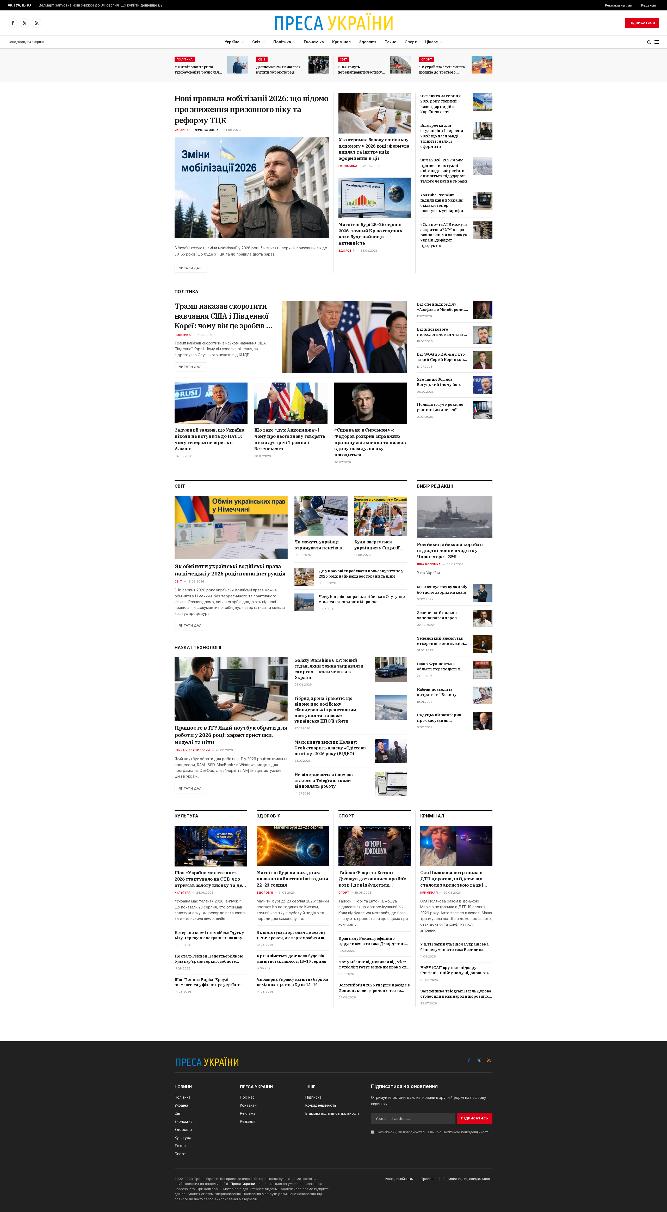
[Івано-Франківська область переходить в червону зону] (482, 669)
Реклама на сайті (619, 5)
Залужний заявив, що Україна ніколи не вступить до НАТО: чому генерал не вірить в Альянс (209, 439)
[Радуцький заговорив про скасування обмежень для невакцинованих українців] (482, 721)
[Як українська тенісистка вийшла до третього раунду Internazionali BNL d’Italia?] (482, 65)
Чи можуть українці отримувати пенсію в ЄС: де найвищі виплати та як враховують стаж (318, 545)
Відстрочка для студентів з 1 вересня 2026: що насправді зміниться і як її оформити (441, 136)
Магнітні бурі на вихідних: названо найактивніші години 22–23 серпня (292, 879)
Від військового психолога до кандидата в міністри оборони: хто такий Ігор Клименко (441, 332)
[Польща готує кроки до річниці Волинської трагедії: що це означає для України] (482, 410)
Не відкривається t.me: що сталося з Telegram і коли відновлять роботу (323, 780)
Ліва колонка (429, 564)
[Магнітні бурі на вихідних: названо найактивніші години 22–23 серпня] (293, 846)
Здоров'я (346, 250)
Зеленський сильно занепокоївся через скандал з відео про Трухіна (436, 615)
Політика (282, 42)
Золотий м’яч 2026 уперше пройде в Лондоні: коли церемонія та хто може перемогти (374, 988)
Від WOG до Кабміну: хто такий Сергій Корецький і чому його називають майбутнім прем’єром (442, 357)
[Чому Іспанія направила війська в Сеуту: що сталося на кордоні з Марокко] (304, 602)
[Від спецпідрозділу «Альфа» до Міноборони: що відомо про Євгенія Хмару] (482, 310)
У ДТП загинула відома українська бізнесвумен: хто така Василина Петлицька (454, 947)
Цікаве (431, 42)
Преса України (243, 1183)
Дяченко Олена (206, 130)
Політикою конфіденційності (466, 1132)
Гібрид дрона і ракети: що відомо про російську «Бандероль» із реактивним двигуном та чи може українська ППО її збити (325, 710)
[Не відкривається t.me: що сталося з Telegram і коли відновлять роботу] (391, 784)
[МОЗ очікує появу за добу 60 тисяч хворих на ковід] (482, 593)
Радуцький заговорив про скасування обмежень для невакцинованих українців (439, 718)
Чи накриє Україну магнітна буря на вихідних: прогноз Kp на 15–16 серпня (292, 982)
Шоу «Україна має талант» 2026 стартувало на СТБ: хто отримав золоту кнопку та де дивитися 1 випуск (208, 879)
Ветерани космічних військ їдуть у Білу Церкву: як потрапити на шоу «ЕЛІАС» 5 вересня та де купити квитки (209, 935)
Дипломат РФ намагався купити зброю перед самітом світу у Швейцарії (280, 70)
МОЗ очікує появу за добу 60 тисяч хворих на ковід (442, 590)
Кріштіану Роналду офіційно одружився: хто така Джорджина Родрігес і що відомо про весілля (371, 941)
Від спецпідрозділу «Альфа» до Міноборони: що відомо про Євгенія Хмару (441, 307)
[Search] (649, 42)
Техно (390, 42)
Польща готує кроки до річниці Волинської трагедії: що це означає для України (440, 407)
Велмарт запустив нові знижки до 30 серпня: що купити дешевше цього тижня (104, 5)
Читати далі (190, 268)
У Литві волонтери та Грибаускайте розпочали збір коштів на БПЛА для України (198, 70)
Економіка (314, 42)
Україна (232, 42)
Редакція (648, 5)
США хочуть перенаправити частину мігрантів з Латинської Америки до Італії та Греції (360, 70)
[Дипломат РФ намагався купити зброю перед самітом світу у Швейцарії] (318, 65)
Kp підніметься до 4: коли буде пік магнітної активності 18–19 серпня (291, 958)
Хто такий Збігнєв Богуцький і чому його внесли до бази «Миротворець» (439, 382)
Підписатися (642, 23)
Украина (182, 130)
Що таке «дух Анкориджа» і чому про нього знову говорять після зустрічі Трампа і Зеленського (289, 439)
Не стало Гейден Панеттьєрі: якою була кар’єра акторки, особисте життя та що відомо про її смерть (209, 959)
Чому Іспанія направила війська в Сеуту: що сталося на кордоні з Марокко (362, 599)
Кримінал (341, 42)
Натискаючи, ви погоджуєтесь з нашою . (432, 1132)
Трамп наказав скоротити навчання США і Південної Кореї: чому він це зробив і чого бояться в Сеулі (221, 316)
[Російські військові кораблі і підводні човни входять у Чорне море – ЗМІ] (454, 517)
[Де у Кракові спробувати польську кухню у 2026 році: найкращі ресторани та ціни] (304, 577)
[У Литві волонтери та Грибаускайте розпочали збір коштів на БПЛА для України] (237, 65)
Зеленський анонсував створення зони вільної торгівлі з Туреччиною (440, 641)
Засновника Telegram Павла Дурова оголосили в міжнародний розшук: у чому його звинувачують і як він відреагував (455, 994)
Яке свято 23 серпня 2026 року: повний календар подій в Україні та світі (440, 103)
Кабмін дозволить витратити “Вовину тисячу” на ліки (436, 692)
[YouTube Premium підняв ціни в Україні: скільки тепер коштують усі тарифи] (482, 201)
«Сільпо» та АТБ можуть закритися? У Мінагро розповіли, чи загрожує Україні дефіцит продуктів (443, 235)
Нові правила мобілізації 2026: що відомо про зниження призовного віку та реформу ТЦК (251, 109)
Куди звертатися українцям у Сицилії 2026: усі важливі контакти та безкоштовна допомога (380, 545)
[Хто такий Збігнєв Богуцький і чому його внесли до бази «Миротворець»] (482, 385)
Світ (256, 42)
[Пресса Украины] (333, 22)
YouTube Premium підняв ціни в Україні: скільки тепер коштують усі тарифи (441, 202)
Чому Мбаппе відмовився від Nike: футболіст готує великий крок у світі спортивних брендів (374, 964)
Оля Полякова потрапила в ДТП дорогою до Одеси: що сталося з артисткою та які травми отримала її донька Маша (451, 879)
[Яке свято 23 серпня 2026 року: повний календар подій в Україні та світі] (482, 102)
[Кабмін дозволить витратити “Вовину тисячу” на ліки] (482, 695)
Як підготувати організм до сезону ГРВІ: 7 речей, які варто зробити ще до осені (292, 935)
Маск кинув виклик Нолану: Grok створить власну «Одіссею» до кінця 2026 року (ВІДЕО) (330, 748)
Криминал (429, 892)
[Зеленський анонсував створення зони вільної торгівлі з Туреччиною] (482, 644)
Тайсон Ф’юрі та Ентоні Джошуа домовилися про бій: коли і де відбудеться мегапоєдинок (372, 879)
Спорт (411, 42)
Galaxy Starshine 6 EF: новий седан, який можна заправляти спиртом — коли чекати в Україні (328, 669)
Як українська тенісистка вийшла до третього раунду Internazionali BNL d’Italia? (442, 70)
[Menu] (656, 42)
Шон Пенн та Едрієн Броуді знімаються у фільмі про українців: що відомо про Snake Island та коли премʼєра (209, 982)
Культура (182, 892)
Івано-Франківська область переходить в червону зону (438, 666)
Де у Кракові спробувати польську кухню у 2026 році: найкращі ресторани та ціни (361, 573)
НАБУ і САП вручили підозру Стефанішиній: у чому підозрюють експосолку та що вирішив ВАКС (454, 970)
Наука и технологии (192, 750)
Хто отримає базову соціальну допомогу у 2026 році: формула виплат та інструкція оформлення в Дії (373, 149)
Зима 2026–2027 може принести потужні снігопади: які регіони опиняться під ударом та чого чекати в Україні (443, 170)
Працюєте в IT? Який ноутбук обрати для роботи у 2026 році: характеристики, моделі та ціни (231, 735)
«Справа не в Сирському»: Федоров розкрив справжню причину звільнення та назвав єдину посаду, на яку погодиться (370, 442)
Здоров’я (367, 42)
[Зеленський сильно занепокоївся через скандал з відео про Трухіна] (482, 618)
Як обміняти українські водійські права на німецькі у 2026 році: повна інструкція (230, 570)
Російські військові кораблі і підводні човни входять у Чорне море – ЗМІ (450, 551)
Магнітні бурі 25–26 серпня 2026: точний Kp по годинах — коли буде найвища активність (372, 234)
